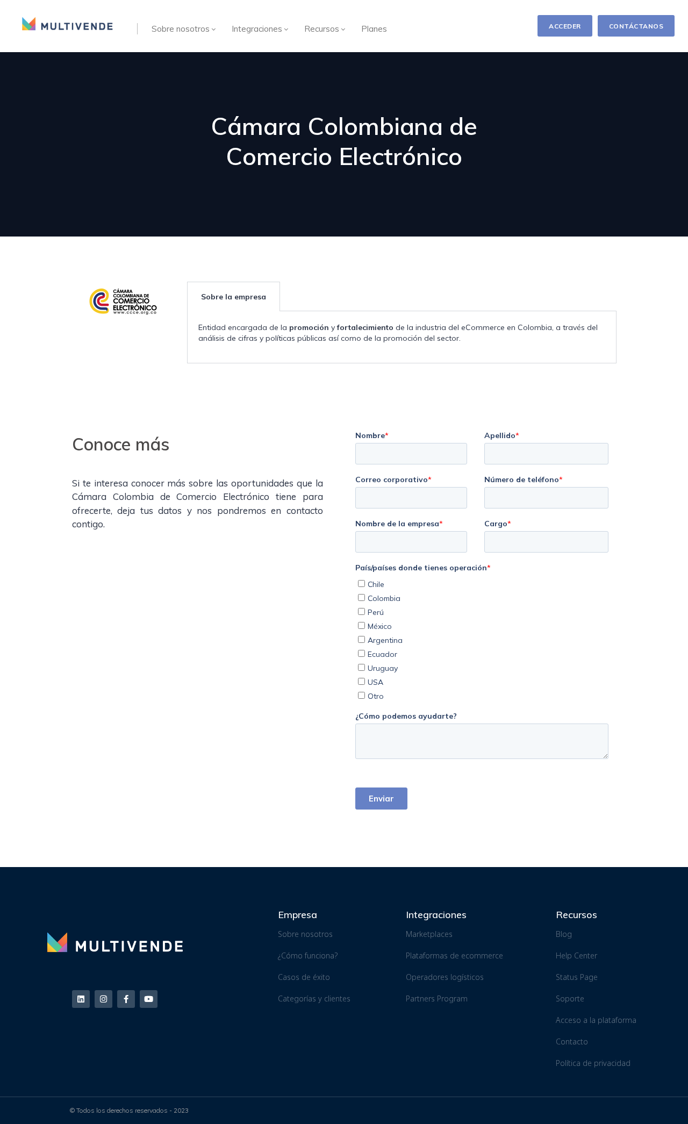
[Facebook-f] (126, 999)
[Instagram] (103, 999)
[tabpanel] (401, 337)
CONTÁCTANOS (636, 26)
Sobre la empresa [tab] (233, 297)
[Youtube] (148, 999)
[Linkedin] (81, 999)
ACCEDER (565, 26)
